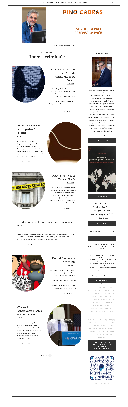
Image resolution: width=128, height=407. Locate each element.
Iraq (111, 314)
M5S (91, 320)
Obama (93, 322)
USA (109, 334)
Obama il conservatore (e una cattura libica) (29, 311)
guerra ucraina (108, 311)
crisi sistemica (94, 299)
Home (42, 2)
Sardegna (93, 331)
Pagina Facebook (81, 2)
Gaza (96, 305)
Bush (111, 293)
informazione (95, 314)
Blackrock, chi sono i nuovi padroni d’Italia (30, 129)
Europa (95, 302)
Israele (101, 317)
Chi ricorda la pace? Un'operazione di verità (102, 244)
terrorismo (110, 331)
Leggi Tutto (65, 111)
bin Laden (103, 293)
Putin (92, 328)
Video (99, 218)
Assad (112, 290)
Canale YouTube (67, 2)
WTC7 (102, 337)
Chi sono (50, 2)
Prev (42, 355)
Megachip (99, 210)
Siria (101, 331)
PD (100, 325)
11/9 (109, 287)
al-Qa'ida (92, 290)
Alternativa (102, 290)
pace (93, 325)
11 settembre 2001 (98, 287)
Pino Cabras (108, 325)
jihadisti (109, 317)
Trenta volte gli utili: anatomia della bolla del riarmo (102, 267)
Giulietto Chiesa (97, 308)
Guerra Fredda (95, 311)
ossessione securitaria (106, 322)
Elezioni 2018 (100, 207)
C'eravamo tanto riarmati (102, 253)
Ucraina (95, 334)
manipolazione (101, 320)
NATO (112, 320)
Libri (57, 2)
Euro (112, 299)
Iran (104, 314)
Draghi (105, 299)
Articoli (99, 203)
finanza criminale (106, 302)
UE (103, 334)
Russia (100, 328)
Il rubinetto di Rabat (102, 250)
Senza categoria (99, 214)
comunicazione (105, 296)
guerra (108, 308)
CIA (95, 296)
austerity (93, 293)
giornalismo (105, 305)
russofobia (110, 328)
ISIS (93, 317)
